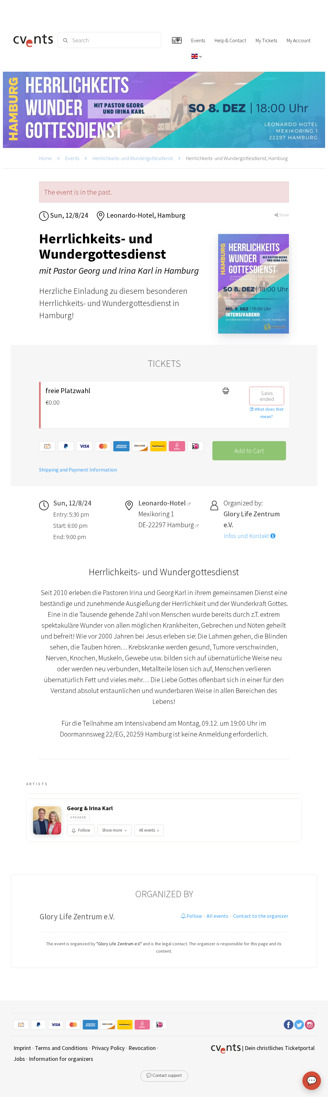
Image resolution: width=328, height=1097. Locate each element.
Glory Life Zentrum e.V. (77, 916)
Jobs (19, 1058)
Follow (84, 830)
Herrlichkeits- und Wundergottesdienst (133, 158)
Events (72, 158)
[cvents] (31, 40)
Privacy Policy (108, 1048)
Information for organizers (61, 1058)
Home (45, 158)
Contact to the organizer (260, 916)
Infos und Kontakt (247, 536)
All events (147, 830)
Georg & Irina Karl (90, 808)
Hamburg (181, 524)
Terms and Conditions (61, 1048)
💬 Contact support (164, 1076)
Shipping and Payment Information (78, 469)
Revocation (142, 1048)
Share (283, 215)
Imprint (22, 1048)
